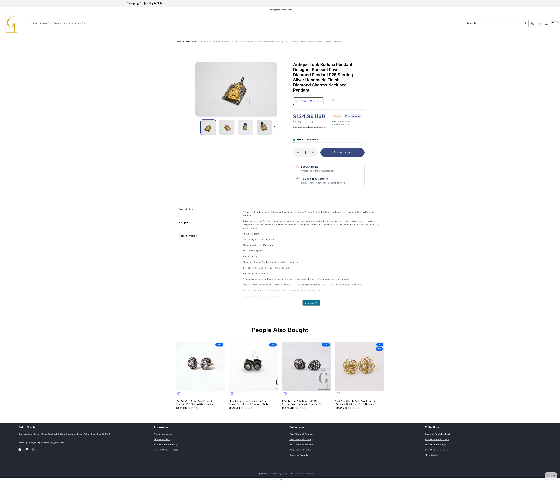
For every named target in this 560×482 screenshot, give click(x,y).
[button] (62, 23)
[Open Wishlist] (539, 23)
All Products (191, 41)
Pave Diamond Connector (438, 450)
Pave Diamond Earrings (437, 439)
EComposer (285, 480)
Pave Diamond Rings (435, 444)
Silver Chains (431, 455)
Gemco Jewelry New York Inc (280, 474)
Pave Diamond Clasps (300, 439)
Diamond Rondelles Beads (438, 434)
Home (178, 41)
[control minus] (297, 152)
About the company (164, 434)
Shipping (297, 127)
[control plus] (314, 152)
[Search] (525, 23)
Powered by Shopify (304, 474)
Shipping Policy (162, 439)
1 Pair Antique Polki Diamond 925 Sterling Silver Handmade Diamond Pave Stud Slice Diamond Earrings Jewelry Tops (303, 403)
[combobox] (495, 23)
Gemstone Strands (298, 455)
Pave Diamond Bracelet (301, 444)
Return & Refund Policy (166, 444)
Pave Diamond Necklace (301, 450)
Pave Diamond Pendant (301, 434)
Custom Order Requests (166, 450)
